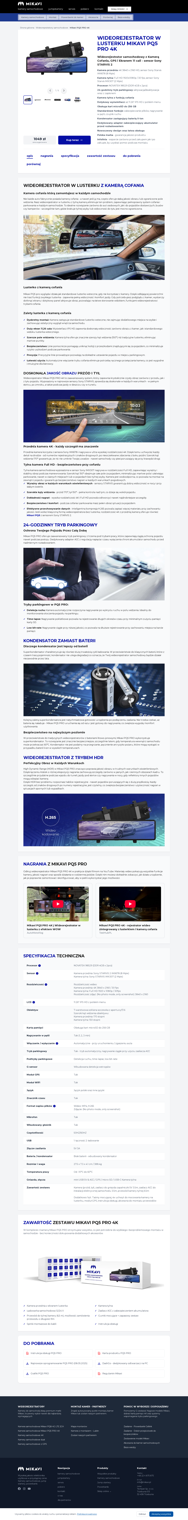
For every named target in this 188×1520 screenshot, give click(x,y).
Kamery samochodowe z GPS (32, 1444)
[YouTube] (29, 1488)
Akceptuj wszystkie (161, 1514)
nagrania (47, 156)
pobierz (85, 9)
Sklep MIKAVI (118, 9)
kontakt (99, 9)
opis (30, 156)
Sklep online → (104, 1491)
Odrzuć (142, 1514)
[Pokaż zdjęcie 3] (47, 99)
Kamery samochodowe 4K (30, 1435)
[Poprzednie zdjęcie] (50, 90)
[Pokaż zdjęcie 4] (57, 99)
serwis (72, 9)
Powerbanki (103, 1487)
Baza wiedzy (124, 17)
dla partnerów (64, 1500)
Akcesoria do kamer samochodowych (142, 1443)
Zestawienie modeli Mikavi (136, 1438)
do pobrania (132, 156)
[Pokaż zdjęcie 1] (27, 99)
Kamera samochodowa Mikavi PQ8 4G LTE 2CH (41, 1426)
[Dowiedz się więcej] (39, 965)
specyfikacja (70, 156)
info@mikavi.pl (144, 1482)
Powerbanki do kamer (72, 17)
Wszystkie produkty (106, 1473)
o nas (60, 1495)
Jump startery (104, 1482)
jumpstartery (55, 9)
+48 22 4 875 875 (145, 1475)
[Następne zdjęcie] (64, 90)
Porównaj (108, 17)
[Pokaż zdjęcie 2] (37, 99)
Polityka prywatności (87, 1514)
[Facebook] (19, 1488)
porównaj (34, 164)
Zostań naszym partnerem (84, 1435)
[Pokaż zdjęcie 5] (67, 99)
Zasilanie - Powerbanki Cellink (138, 1426)
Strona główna (27, 28)
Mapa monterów (79, 1426)
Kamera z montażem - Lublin (85, 1431)
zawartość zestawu (101, 156)
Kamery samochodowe (32, 17)
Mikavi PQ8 (33, 515)
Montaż (52, 17)
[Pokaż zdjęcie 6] (77, 99)
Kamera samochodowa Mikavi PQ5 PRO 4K (39, 1431)
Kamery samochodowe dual (31, 1439)
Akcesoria (93, 17)
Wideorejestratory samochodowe (52, 28)
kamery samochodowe (30, 9)
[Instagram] (24, 1488)
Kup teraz (72, 140)
